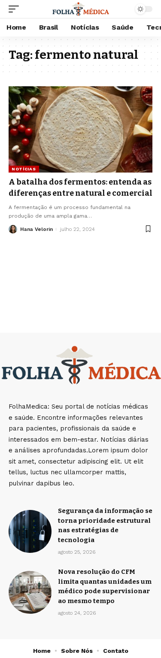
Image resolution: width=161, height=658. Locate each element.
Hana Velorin (36, 229)
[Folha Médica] (80, 9)
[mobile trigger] (16, 9)
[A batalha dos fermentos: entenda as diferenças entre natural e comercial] (80, 129)
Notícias (24, 169)
